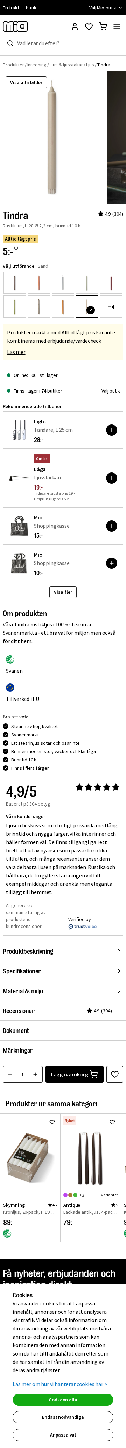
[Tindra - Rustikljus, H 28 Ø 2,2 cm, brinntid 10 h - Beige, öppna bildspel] (53, 137)
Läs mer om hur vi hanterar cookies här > (60, 1384)
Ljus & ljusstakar (66, 65)
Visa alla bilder (26, 82)
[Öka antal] (35, 1074)
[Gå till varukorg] (103, 26)
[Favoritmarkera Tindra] (114, 1074)
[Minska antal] (10, 1074)
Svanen (14, 670)
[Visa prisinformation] (16, 248)
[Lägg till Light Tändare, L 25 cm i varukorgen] (111, 430)
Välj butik (111, 391)
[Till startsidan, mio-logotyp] (15, 26)
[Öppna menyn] (117, 26)
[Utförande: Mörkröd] (111, 283)
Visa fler (63, 592)
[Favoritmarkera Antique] (112, 1121)
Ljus (90, 65)
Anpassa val (63, 1435)
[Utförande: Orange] (63, 306)
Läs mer (16, 351)
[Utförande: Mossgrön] (15, 306)
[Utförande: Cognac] (39, 283)
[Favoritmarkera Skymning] (52, 1121)
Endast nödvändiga (63, 1417)
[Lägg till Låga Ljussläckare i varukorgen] (111, 478)
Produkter (13, 65)
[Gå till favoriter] (89, 26)
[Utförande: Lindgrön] (87, 283)
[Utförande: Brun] (15, 283)
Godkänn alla (63, 1400)
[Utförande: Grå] (63, 283)
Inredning (37, 65)
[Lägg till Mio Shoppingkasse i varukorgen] (111, 526)
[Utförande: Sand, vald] (87, 306)
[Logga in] (75, 26)
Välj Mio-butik (102, 8)
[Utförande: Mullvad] (39, 306)
